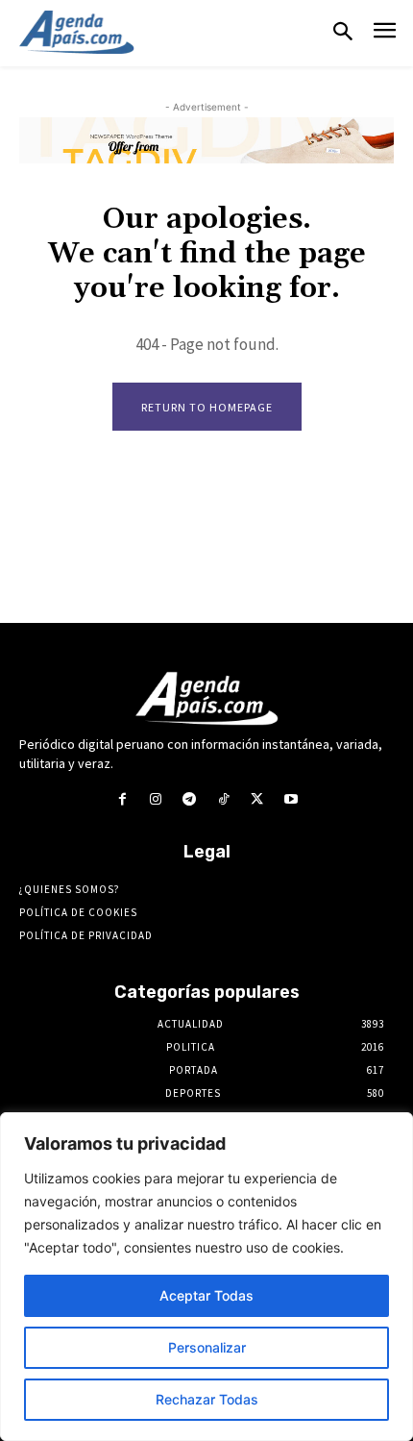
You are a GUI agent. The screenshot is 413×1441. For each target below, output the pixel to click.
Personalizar (207, 1347)
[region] (206, 1276)
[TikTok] (223, 799)
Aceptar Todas (206, 1295)
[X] (257, 799)
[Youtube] (291, 799)
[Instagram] (156, 799)
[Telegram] (190, 799)
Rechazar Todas (207, 1399)
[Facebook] (121, 799)
